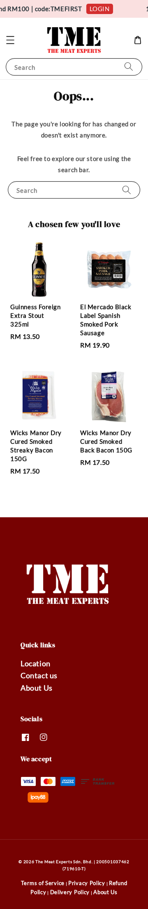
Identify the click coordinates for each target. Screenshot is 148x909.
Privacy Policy (86, 883)
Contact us (39, 675)
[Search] (129, 67)
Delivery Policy (70, 892)
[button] (10, 40)
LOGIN (98, 8)
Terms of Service (43, 883)
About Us (37, 687)
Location (36, 663)
